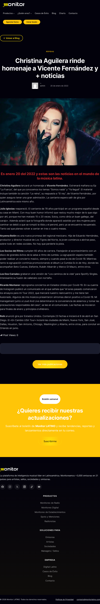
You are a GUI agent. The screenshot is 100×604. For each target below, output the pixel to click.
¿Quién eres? (24, 13)
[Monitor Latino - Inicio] (14, 4)
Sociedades (50, 546)
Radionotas (50, 521)
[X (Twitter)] (17, 486)
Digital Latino (50, 566)
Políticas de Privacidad (65, 599)
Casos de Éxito (50, 571)
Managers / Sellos (50, 551)
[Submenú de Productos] (13, 13)
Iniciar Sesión (31, 22)
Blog (50, 576)
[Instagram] (9, 486)
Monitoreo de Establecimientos (50, 512)
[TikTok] (31, 486)
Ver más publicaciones (50, 364)
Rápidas (50, 51)
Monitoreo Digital (50, 507)
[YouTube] (39, 486)
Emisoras (50, 537)
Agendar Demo (12, 22)
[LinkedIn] (24, 486)
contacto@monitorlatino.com (88, 599)
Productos (8, 13)
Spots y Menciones (50, 516)
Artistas (50, 541)
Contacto (50, 580)
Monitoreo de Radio (50, 503)
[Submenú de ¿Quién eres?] (31, 13)
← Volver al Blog (11, 38)
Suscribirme (50, 441)
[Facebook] (2, 486)
